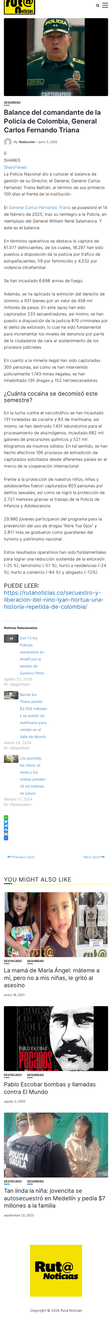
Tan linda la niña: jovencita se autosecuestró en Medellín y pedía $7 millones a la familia (54, 1198)
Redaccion (27, 142)
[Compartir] (56, 838)
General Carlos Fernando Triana (39, 207)
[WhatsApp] (56, 817)
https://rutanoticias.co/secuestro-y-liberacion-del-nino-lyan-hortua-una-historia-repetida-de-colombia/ (54, 599)
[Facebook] (56, 830)
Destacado (13, 961)
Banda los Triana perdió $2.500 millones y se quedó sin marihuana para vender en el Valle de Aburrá (33, 715)
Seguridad (12, 102)
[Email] (56, 834)
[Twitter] (56, 822)
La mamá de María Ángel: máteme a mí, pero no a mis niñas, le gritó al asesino (51, 978)
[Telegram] (56, 826)
